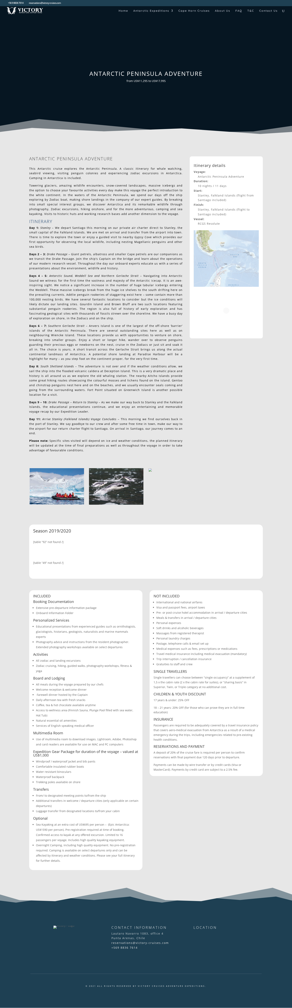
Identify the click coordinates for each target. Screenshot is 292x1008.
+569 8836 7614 (124, 947)
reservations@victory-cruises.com (140, 943)
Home (123, 11)
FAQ (238, 11)
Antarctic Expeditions (151, 11)
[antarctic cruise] (57, 503)
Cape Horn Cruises (194, 11)
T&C (250, 11)
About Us (222, 11)
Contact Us (268, 11)
